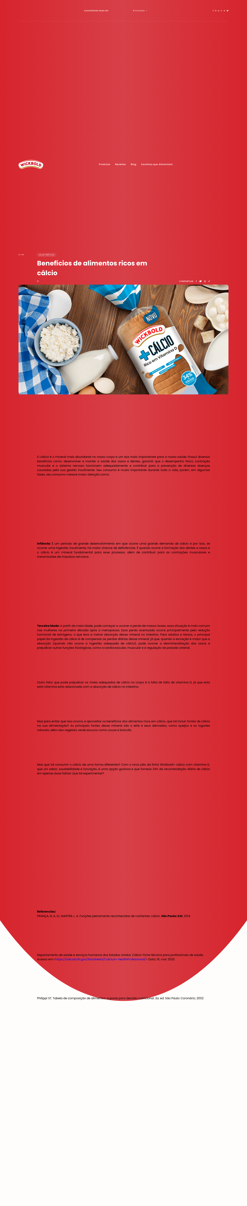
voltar (22, 254)
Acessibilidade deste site (96, 11)
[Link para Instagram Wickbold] (215, 10)
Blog (133, 164)
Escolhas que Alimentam (157, 164)
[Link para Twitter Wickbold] (227, 10)
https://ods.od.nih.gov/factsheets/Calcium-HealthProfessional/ (100, 959)
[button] (140, 11)
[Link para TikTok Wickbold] (224, 10)
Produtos (104, 164)
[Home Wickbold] (31, 164)
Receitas (120, 164)
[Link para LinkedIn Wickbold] (218, 10)
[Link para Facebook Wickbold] (213, 10)
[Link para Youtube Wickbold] (221, 10)
